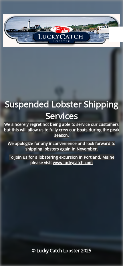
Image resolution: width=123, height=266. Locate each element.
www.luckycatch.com (73, 162)
